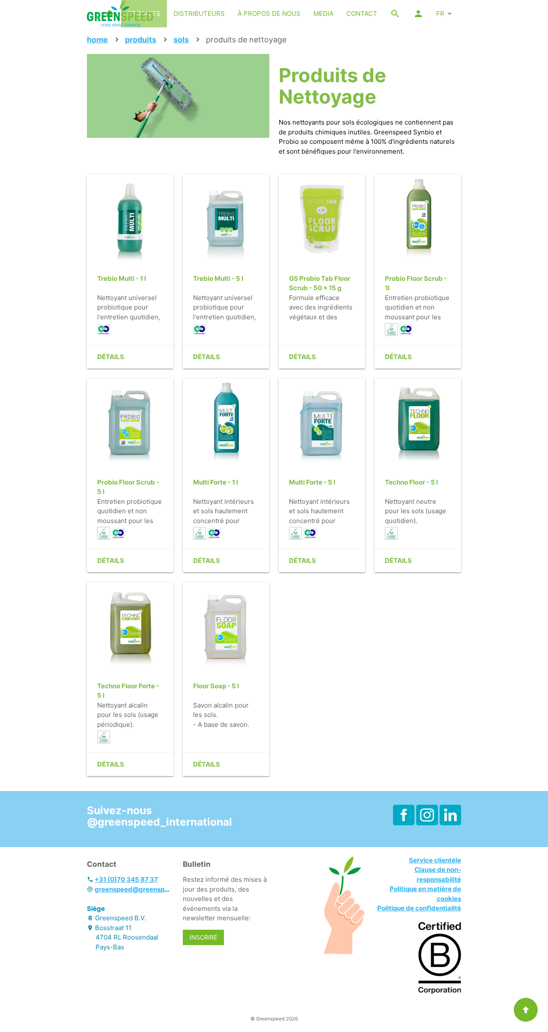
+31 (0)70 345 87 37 (126, 879)
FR (440, 13)
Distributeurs (199, 13)
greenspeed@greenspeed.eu (140, 889)
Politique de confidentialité (419, 908)
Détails (110, 357)
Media (323, 13)
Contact (361, 13)
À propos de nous (269, 13)
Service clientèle (435, 860)
